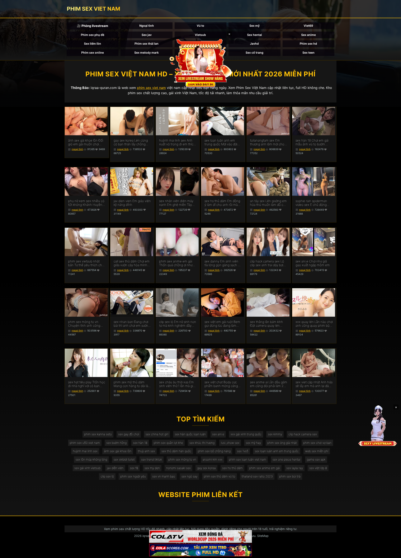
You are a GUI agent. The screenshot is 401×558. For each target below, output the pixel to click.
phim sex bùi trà (290, 476)
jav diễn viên (115, 468)
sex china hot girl (157, 434)
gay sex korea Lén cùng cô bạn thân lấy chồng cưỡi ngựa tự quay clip (131, 142)
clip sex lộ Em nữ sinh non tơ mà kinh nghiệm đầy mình (177, 324)
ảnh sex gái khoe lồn (117, 451)
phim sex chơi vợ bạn (317, 442)
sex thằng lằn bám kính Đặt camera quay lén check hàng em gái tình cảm (266, 324)
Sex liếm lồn (92, 43)
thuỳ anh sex (146, 451)
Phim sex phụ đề (92, 35)
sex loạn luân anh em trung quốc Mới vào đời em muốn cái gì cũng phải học (222, 142)
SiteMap (263, 536)
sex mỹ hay (253, 442)
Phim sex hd (308, 43)
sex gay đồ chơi (128, 434)
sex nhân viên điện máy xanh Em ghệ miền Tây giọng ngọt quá (176, 203)
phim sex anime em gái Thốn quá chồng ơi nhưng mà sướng (177, 263)
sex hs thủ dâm (232, 468)
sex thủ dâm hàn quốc (176, 451)
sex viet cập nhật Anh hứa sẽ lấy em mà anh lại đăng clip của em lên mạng (314, 384)
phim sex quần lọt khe (168, 442)
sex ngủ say (189, 476)
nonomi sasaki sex (178, 468)
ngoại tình (77, 149)
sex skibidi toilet (124, 459)
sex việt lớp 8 (318, 468)
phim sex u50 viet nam (85, 442)
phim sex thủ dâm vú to (219, 476)
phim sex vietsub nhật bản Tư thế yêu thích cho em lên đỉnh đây (86, 263)
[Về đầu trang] (392, 553)
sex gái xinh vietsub (87, 468)
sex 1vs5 (242, 451)
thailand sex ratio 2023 (257, 476)
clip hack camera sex (302, 434)
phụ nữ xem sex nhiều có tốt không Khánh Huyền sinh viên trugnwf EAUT (86, 203)
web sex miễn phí (316, 451)
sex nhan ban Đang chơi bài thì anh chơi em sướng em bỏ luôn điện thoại (132, 324)
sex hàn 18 (140, 442)
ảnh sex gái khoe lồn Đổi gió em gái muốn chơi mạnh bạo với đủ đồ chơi (85, 142)
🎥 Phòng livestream (92, 26)
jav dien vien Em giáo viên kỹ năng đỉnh (132, 203)
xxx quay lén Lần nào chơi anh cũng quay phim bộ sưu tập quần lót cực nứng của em (314, 324)
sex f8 (134, 468)
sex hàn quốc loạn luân (190, 434)
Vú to (200, 25)
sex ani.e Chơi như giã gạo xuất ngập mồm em (313, 263)
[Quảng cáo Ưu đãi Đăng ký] (200, 550)
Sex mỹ (254, 25)
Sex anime (308, 35)
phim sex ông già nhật (282, 442)
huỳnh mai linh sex (85, 451)
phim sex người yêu (133, 476)
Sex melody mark (146, 52)
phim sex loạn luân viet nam (247, 459)
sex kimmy (275, 434)
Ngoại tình (146, 25)
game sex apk (316, 459)
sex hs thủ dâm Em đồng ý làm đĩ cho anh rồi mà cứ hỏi (222, 203)
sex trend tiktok (151, 459)
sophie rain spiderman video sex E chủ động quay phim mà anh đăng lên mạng (313, 203)
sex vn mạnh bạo (163, 476)
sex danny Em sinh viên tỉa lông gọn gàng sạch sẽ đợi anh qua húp (222, 263)
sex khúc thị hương (201, 442)
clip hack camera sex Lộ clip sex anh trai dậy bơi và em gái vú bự (267, 263)
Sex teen (308, 52)
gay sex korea (206, 468)
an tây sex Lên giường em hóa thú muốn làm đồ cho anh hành (268, 203)
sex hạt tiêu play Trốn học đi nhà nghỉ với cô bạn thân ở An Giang (86, 384)
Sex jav (147, 35)
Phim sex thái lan (147, 43)
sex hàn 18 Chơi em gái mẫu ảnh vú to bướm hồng (312, 142)
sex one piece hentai (286, 459)
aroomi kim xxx (212, 459)
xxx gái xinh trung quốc (246, 434)
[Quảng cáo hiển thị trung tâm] (200, 62)
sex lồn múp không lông (91, 459)
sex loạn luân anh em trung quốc (277, 451)
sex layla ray (294, 468)
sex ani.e (218, 434)
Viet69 (308, 25)
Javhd (254, 43)
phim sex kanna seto (98, 434)
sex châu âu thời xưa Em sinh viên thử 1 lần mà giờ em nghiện (177, 384)
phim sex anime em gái (264, 468)
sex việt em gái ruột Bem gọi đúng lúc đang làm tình (222, 324)
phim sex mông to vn (182, 459)
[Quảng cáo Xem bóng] (200, 536)
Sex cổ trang (254, 52)
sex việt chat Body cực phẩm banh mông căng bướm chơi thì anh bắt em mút (222, 384)
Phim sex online (92, 52)
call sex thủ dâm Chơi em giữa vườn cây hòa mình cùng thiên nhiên (132, 263)
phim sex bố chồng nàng (214, 451)
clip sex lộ (107, 476)
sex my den (152, 468)
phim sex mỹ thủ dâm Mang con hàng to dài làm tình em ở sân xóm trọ (132, 384)
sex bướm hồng (116, 442)
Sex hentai (254, 35)
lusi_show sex (230, 442)
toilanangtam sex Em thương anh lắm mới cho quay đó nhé (267, 142)
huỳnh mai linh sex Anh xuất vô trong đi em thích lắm (177, 142)
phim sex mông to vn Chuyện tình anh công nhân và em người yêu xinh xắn (84, 324)
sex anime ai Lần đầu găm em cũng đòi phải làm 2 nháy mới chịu (268, 384)
